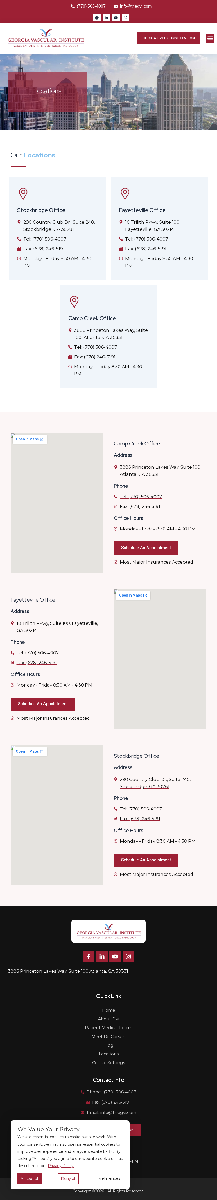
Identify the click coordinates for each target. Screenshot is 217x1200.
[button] (210, 38)
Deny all (68, 1178)
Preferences (108, 1178)
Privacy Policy (61, 1165)
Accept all (30, 1178)
